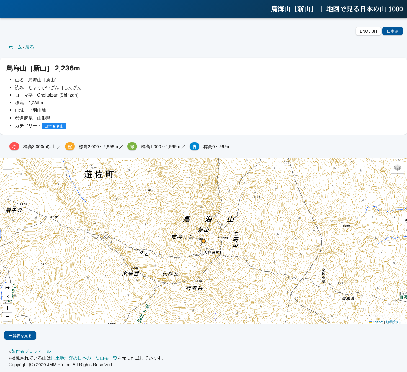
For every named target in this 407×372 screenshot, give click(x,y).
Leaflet (377, 321)
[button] (203, 241)
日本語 (392, 31)
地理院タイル (396, 321)
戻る (29, 47)
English (368, 31)
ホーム (15, 47)
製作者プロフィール (31, 351)
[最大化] (7, 165)
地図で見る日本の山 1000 (364, 9)
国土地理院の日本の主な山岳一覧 (84, 358)
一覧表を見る (20, 335)
